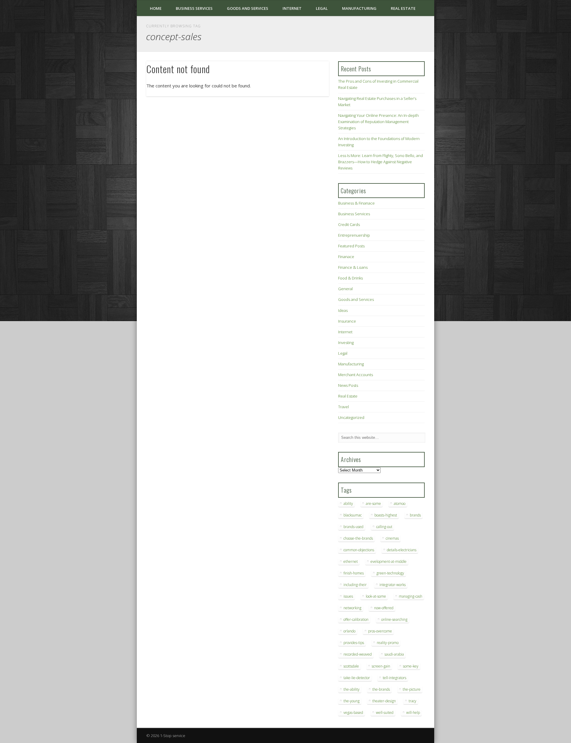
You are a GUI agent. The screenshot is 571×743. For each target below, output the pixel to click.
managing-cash (410, 596)
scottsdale (351, 666)
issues (348, 596)
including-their (355, 584)
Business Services (194, 8)
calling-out (384, 526)
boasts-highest (385, 515)
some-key (410, 666)
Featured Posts (351, 246)
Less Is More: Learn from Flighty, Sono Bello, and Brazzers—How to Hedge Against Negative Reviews (380, 162)
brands (415, 515)
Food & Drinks (350, 278)
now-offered (383, 607)
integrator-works (392, 584)
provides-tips (353, 642)
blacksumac (352, 515)
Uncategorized (351, 417)
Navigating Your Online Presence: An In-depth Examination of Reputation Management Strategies (378, 122)
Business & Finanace (356, 203)
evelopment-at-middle (389, 561)
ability (348, 503)
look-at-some (376, 596)
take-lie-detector (356, 677)
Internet (292, 8)
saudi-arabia (394, 654)
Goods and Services (247, 8)
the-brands (381, 689)
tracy (412, 700)
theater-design (384, 700)
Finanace (346, 256)
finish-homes (353, 573)
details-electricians (401, 549)
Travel (343, 406)
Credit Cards (349, 224)
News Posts (348, 385)
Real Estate (403, 8)
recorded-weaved (357, 654)
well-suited (384, 712)
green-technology (390, 573)
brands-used (353, 526)
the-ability (351, 689)
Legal (322, 8)
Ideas (343, 310)
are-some (373, 503)
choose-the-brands (358, 538)
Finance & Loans (353, 267)
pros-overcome (380, 631)
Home (155, 8)
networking (352, 607)
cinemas (392, 538)
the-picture (412, 689)
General (345, 288)
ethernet (350, 561)
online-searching (394, 619)
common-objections (358, 549)
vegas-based (353, 712)
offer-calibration (355, 619)
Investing (346, 342)
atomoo (399, 503)
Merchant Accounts (355, 374)
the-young (351, 700)
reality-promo (388, 642)
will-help (413, 712)
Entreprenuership (354, 235)
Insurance (347, 321)
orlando (349, 631)
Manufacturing (359, 8)
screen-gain (381, 666)
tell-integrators (394, 677)
